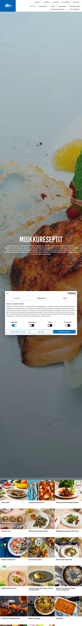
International (76, 2)
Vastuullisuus (46, 2)
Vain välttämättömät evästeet (18, 331)
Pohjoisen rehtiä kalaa (57, 9)
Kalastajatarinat (74, 6)
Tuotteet (32, 6)
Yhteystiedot (56, 2)
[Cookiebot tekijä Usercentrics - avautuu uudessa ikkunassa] (69, 293)
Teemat (52, 6)
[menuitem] (38, 2)
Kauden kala (62, 6)
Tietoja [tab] (65, 298)
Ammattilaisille (65, 2)
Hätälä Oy (37, 2)
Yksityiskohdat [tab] (41, 298)
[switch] (32, 325)
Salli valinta (41, 331)
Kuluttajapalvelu (74, 9)
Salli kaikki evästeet (64, 331)
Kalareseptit (43, 6)
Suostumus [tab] (17, 298)
